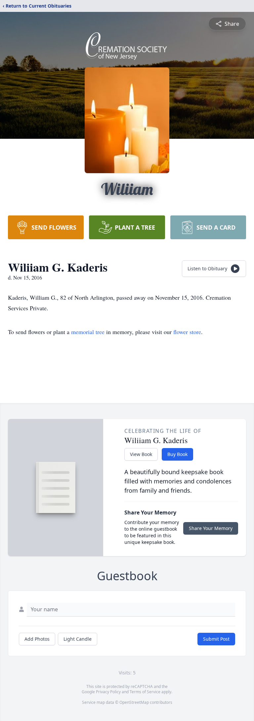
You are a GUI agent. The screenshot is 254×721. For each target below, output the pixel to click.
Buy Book (177, 454)
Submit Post (216, 639)
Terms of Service (145, 692)
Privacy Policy (108, 692)
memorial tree (88, 332)
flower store (187, 332)
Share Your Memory (211, 528)
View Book (141, 454)
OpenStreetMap (134, 702)
